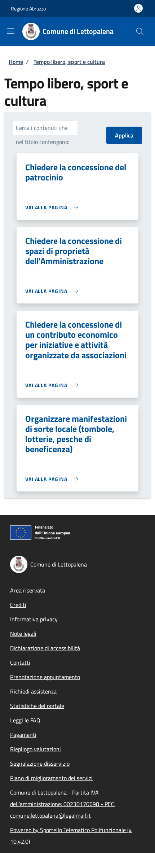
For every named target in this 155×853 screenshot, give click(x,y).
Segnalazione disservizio (40, 763)
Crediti (18, 604)
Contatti (20, 662)
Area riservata (27, 590)
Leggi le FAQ (25, 720)
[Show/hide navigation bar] (10, 31)
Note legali (23, 633)
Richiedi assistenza (33, 691)
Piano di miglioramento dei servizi (51, 778)
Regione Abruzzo (28, 8)
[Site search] (140, 31)
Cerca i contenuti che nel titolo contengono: (42, 134)
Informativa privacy (34, 619)
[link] (53, 207)
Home (16, 61)
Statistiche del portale (37, 705)
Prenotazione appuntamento (45, 677)
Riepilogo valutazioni (35, 749)
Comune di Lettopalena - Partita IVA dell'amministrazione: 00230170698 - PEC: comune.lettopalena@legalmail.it (62, 804)
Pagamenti (23, 734)
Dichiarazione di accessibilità (45, 648)
